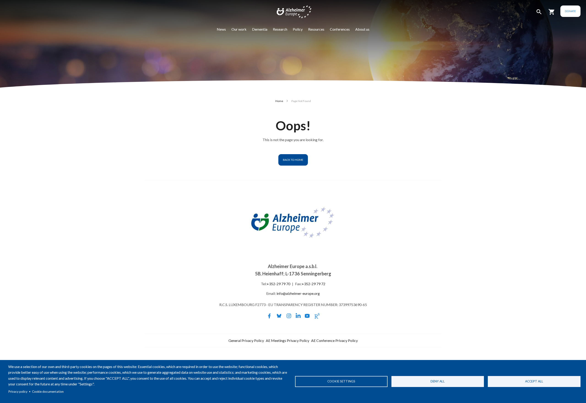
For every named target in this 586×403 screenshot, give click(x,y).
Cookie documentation (48, 391)
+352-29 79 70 (278, 284)
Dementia (259, 29)
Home (279, 101)
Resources (316, 29)
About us (362, 29)
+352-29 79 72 (313, 284)
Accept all (534, 381)
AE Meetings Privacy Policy (287, 340)
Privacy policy (17, 391)
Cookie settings (341, 381)
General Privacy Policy (246, 340)
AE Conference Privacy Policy (334, 340)
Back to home (293, 159)
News (221, 29)
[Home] (291, 13)
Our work (239, 29)
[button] (539, 14)
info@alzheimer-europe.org (298, 293)
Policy (298, 29)
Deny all (438, 381)
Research (280, 29)
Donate (570, 11)
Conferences (340, 29)
